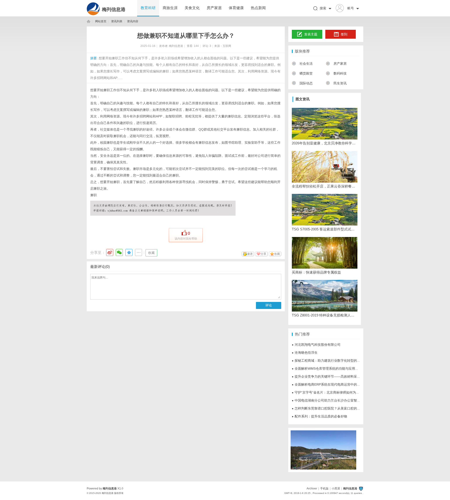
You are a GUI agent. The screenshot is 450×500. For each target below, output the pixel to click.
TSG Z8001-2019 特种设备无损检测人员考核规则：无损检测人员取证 (324, 315)
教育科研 (148, 8)
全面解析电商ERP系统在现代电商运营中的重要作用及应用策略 (339, 384)
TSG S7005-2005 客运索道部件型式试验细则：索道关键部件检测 (324, 229)
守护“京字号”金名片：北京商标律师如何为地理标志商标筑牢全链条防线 (345, 392)
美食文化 (192, 8)
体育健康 (236, 8)
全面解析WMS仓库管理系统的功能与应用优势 (327, 368)
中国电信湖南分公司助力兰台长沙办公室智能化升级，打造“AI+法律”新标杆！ (349, 400)
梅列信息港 (113, 9)
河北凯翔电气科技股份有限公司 (316, 344)
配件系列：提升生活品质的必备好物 (319, 416)
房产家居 (214, 8)
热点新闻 (258, 8)
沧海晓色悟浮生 (305, 352)
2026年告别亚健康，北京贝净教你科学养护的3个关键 (324, 143)
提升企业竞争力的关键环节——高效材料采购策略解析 (332, 376)
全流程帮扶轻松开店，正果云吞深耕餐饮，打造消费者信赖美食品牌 (324, 186)
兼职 (93, 195)
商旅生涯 (170, 8)
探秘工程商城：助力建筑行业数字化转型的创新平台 (331, 360)
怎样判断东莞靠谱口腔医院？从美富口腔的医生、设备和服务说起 (341, 408)
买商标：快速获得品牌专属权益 (316, 272)
